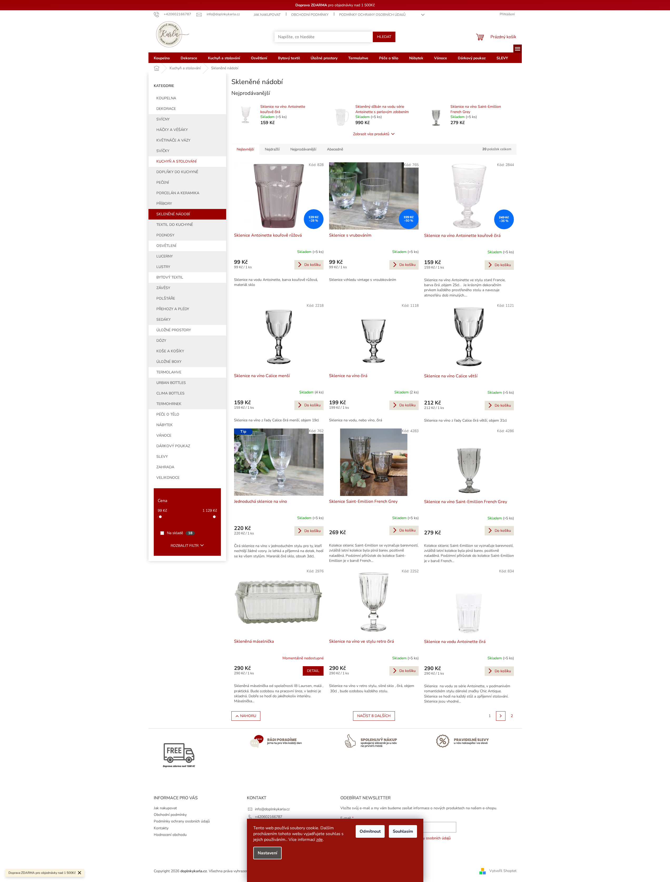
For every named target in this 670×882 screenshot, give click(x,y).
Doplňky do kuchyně (177, 171)
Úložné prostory (173, 330)
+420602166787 (268, 816)
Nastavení (267, 853)
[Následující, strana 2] (500, 716)
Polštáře (165, 298)
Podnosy (165, 235)
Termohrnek (168, 403)
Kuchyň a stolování (176, 161)
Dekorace (166, 108)
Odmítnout (370, 831)
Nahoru (248, 715)
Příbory (164, 203)
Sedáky (163, 319)
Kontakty (161, 828)
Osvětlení (166, 245)
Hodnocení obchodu (170, 834)
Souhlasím (403, 831)
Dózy (161, 340)
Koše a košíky (170, 351)
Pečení (162, 182)
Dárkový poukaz (173, 446)
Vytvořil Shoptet (503, 870)
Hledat (384, 36)
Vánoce (163, 435)
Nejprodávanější (303, 149)
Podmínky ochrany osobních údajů (372, 14)
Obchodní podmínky (310, 14)
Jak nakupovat (267, 14)
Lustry (163, 266)
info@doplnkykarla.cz (272, 809)
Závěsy (163, 287)
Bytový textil (169, 277)
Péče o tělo (167, 414)
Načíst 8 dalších (374, 715)
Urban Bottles (171, 382)
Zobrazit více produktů (371, 134)
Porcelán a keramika (177, 193)
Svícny (163, 119)
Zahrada (165, 467)
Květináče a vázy (173, 140)
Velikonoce (168, 477)
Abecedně (335, 149)
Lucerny (164, 256)
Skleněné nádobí (173, 214)
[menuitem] (161, 57)
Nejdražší (272, 149)
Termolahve (168, 372)
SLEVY (162, 456)
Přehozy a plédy (172, 308)
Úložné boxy (168, 361)
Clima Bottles (170, 393)
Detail (313, 670)
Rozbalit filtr (184, 545)
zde (319, 839)
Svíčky (162, 150)
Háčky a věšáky (172, 129)
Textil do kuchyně (174, 224)
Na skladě (179, 532)
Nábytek (164, 424)
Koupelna (166, 98)
